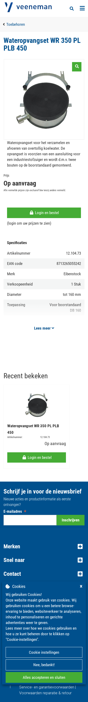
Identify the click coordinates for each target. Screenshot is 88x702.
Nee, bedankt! (44, 664)
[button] (44, 546)
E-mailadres (15, 511)
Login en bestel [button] (46, 212)
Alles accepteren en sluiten (44, 677)
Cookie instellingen (44, 652)
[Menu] (82, 8)
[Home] (28, 7)
